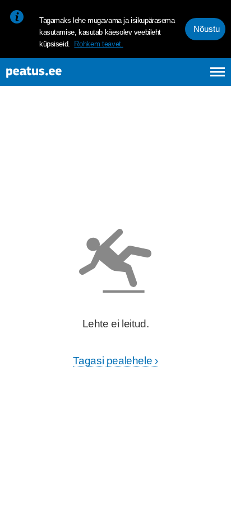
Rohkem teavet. (98, 44)
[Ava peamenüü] (217, 71)
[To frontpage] (62, 72)
